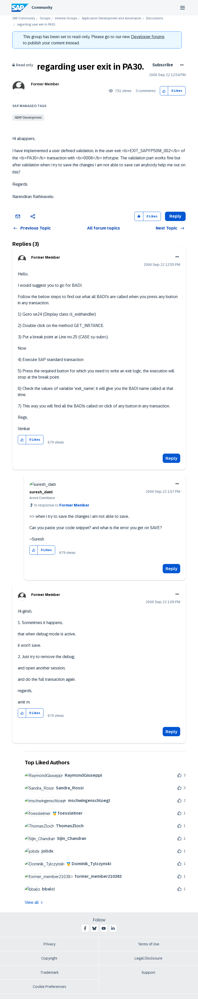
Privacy (49, 944)
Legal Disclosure (148, 958)
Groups (45, 18)
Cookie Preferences (49, 987)
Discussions (154, 18)
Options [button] (181, 65)
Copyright (49, 958)
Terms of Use (148, 944)
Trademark (49, 972)
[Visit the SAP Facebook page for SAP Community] (85, 928)
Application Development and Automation (111, 18)
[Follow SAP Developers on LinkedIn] (113, 928)
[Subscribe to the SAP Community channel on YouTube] (104, 928)
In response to (61, 505)
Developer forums (147, 37)
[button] (164, 90)
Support (148, 972)
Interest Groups (66, 18)
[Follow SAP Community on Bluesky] (94, 928)
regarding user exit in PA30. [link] (36, 24)
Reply (171, 458)
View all (32, 902)
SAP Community (23, 18)
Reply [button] (175, 216)
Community (41, 7)
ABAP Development (28, 117)
